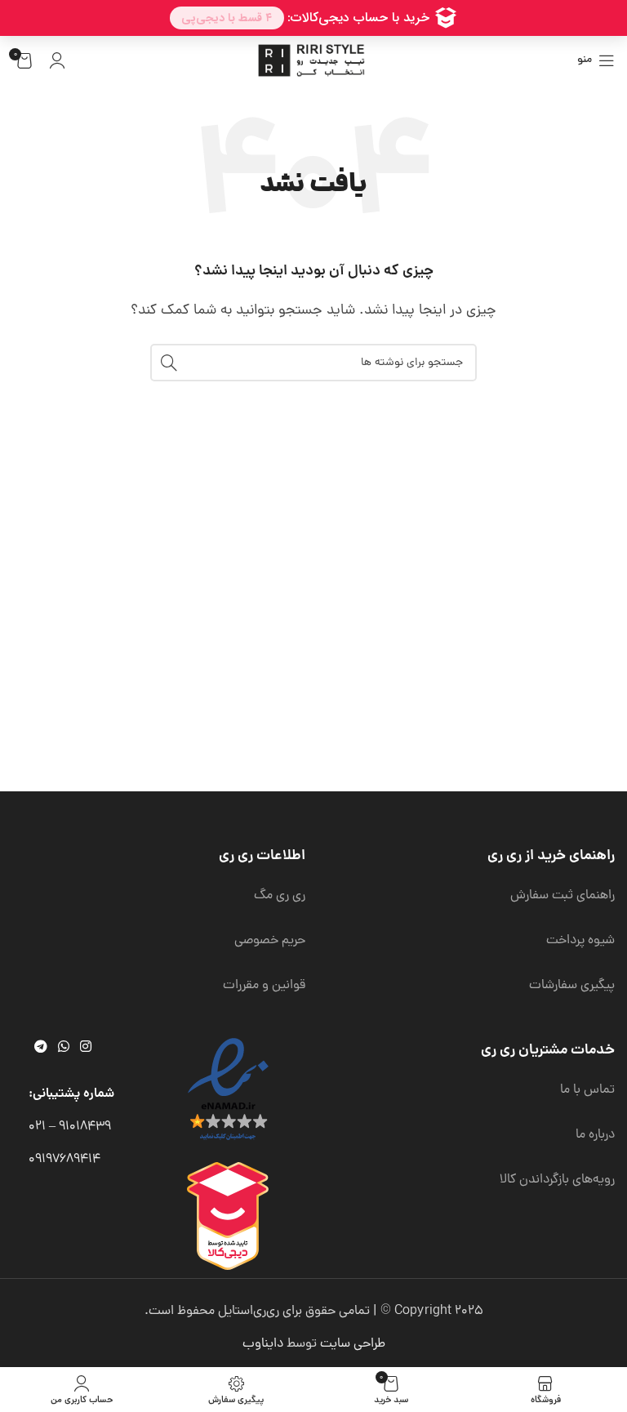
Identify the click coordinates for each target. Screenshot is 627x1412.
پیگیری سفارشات (572, 986)
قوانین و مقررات (264, 986)
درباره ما (595, 1135)
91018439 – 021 (70, 1127)
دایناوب (262, 1344)
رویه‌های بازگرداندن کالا (557, 1180)
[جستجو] (169, 362)
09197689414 (64, 1159)
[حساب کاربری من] (57, 60)
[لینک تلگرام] (40, 1048)
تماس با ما (587, 1090)
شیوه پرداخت (580, 941)
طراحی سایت (352, 1344)
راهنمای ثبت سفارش (562, 896)
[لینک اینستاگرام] (86, 1048)
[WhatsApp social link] (63, 1048)
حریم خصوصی (269, 941)
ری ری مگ (279, 896)
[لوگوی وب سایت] (313, 61)
